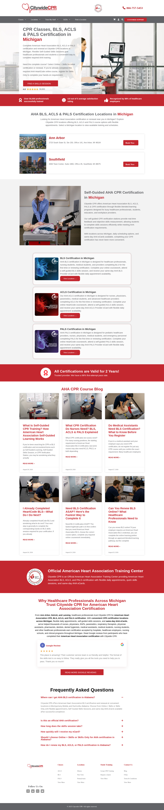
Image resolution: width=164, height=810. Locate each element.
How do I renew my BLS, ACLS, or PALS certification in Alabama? (76, 745)
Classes (20, 20)
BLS (59, 775)
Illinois (79, 771)
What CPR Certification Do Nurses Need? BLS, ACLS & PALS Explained (82, 429)
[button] (122, 19)
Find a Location (80, 20)
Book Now (130, 143)
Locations (34, 20)
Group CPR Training (107, 771)
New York (80, 775)
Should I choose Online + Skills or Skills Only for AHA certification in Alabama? (77, 738)
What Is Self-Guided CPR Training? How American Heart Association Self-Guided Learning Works (39, 432)
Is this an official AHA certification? (60, 720)
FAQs (126, 775)
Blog (125, 771)
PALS (59, 778)
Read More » (29, 463)
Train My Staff (50, 20)
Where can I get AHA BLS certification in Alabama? (68, 697)
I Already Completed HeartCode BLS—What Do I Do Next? (38, 512)
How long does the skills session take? (61, 726)
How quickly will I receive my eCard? (60, 731)
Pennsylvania (81, 778)
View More (61, 782)
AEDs (65, 20)
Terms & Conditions (130, 778)
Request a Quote (106, 775)
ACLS (60, 771)
